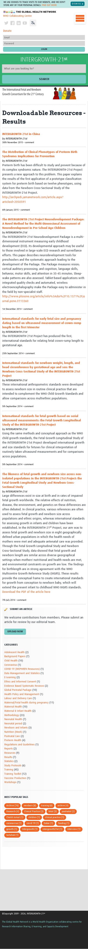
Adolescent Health (14, 652)
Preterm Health (12, 740)
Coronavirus (10, 665)
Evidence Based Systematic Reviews (24, 686)
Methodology (11, 715)
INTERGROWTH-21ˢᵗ (44, 60)
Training (8, 769)
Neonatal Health (13, 719)
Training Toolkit (12, 774)
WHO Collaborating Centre (17, 16)
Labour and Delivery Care (18, 698)
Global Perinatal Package (18, 690)
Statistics (9, 761)
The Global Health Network (30, 11)
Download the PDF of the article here (26, 591)
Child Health (11, 660)
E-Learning (10, 677)
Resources (9, 753)
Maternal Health (13, 706)
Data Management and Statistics (22, 673)
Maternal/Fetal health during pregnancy (26, 702)
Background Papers (14, 656)
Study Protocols (12, 765)
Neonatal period (13, 723)
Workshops (10, 782)
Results (8, 757)
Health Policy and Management (21, 694)
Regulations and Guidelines (19, 744)
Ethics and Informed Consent (20, 681)
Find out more (49, 5)
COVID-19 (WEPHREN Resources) (22, 669)
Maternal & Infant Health (18, 711)
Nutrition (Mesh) (13, 732)
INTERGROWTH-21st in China (21, 134)
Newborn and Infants (16, 727)
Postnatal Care (12, 736)
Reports (8, 748)
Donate (7, 31)
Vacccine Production (15, 778)
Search (44, 79)
